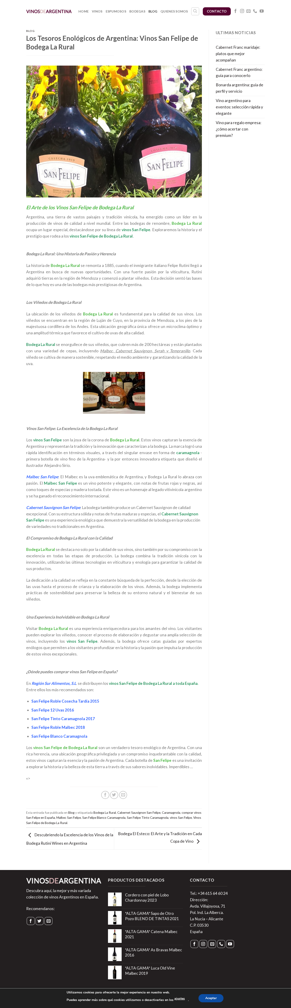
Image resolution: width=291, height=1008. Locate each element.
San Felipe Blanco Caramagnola (103, 817)
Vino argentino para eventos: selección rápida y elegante (239, 107)
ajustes (179, 998)
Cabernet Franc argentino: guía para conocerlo (239, 72)
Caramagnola (171, 812)
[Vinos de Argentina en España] (49, 11)
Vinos (97, 11)
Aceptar (211, 998)
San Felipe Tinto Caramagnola (147, 817)
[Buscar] (195, 11)
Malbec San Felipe (68, 817)
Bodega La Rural (104, 812)
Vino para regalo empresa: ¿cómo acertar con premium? (238, 129)
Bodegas (137, 11)
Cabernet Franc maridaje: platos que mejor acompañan (238, 53)
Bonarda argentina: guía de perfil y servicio (239, 88)
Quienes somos (174, 11)
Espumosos (116, 11)
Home (83, 11)
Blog (152, 11)
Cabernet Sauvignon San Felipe (139, 812)
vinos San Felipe (181, 817)
